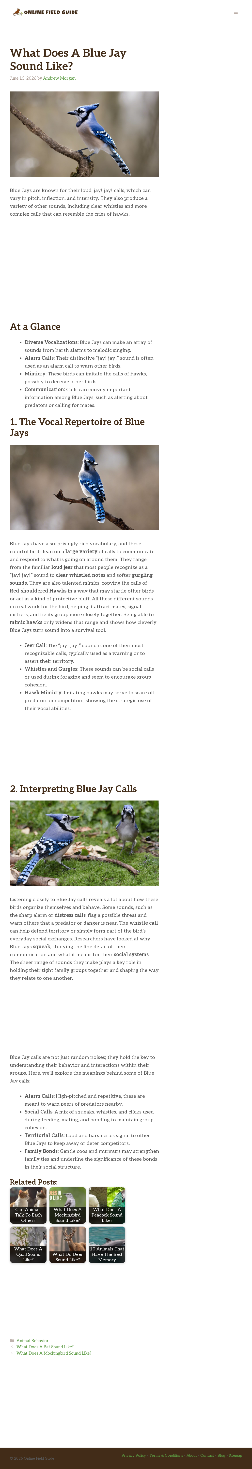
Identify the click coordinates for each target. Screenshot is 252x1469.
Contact (207, 1455)
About (192, 1455)
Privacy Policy (134, 1455)
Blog (221, 1455)
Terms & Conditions (166, 1455)
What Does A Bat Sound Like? (45, 1347)
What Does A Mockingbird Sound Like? (53, 1353)
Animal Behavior (32, 1340)
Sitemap (235, 1455)
